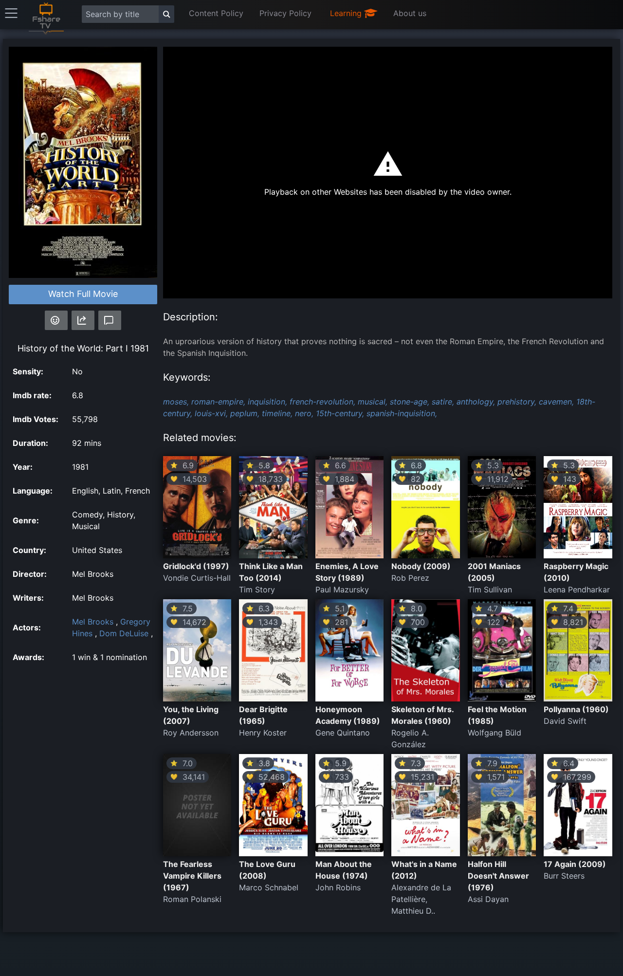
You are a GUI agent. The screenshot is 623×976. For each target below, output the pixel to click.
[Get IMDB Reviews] (56, 320)
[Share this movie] (83, 320)
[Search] (166, 14)
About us (409, 13)
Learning (347, 13)
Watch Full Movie (83, 294)
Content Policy (216, 13)
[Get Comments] (109, 320)
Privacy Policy (285, 13)
